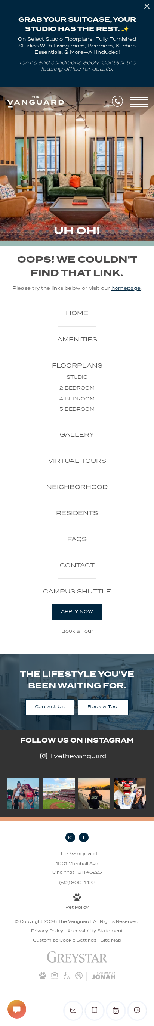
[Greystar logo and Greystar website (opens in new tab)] (77, 961)
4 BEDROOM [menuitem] (77, 399)
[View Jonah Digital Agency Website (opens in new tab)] (103, 976)
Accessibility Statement (95, 930)
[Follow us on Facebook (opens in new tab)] (84, 837)
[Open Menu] (139, 102)
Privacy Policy (47, 930)
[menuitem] (77, 313)
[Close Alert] (147, 7)
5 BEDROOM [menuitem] (77, 409)
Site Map (111, 940)
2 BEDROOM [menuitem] (77, 388)
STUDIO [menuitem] (77, 377)
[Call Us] (117, 102)
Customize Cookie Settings (64, 940)
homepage (126, 288)
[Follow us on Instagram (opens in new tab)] (70, 837)
